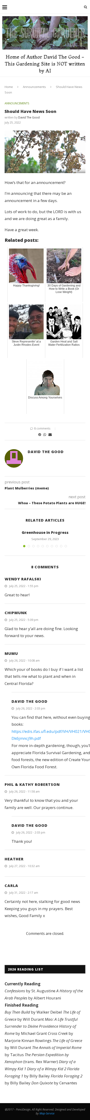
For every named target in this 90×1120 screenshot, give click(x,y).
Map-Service (46, 1113)
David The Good (29, 117)
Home (9, 87)
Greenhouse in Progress (45, 532)
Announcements (34, 87)
